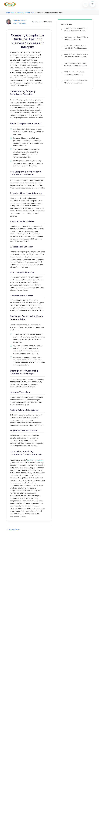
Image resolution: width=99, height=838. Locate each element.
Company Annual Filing (25, 12)
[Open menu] (92, 4)
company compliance (35, 460)
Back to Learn (14, 530)
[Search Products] (85, 4)
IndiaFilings (10, 12)
